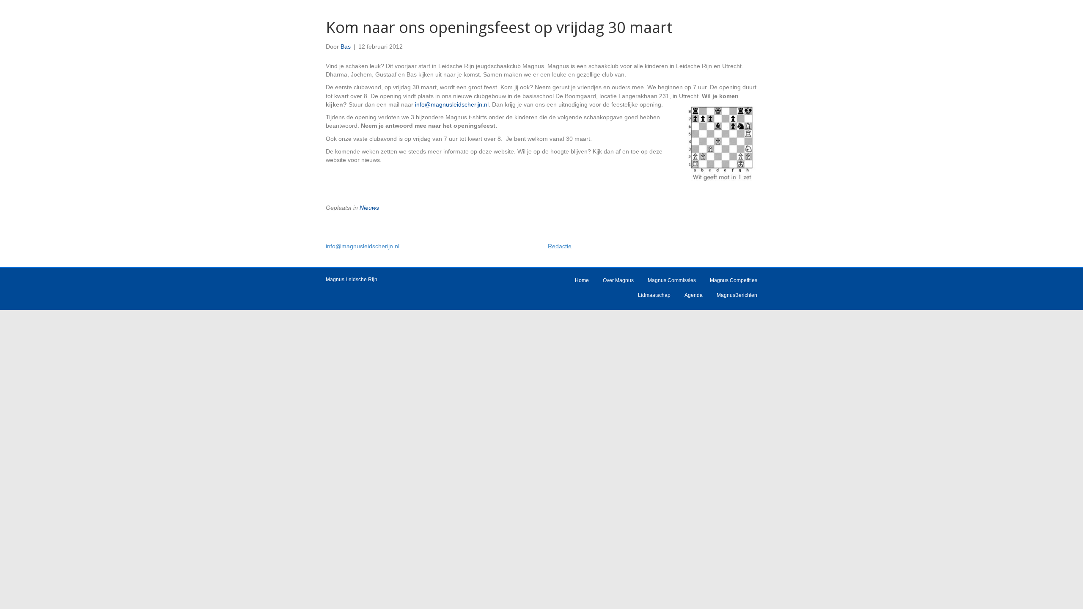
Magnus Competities (733, 280)
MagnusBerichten (737, 295)
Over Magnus (618, 280)
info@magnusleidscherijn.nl (452, 104)
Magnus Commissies (672, 280)
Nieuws (369, 207)
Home (582, 280)
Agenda (693, 295)
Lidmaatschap (654, 295)
